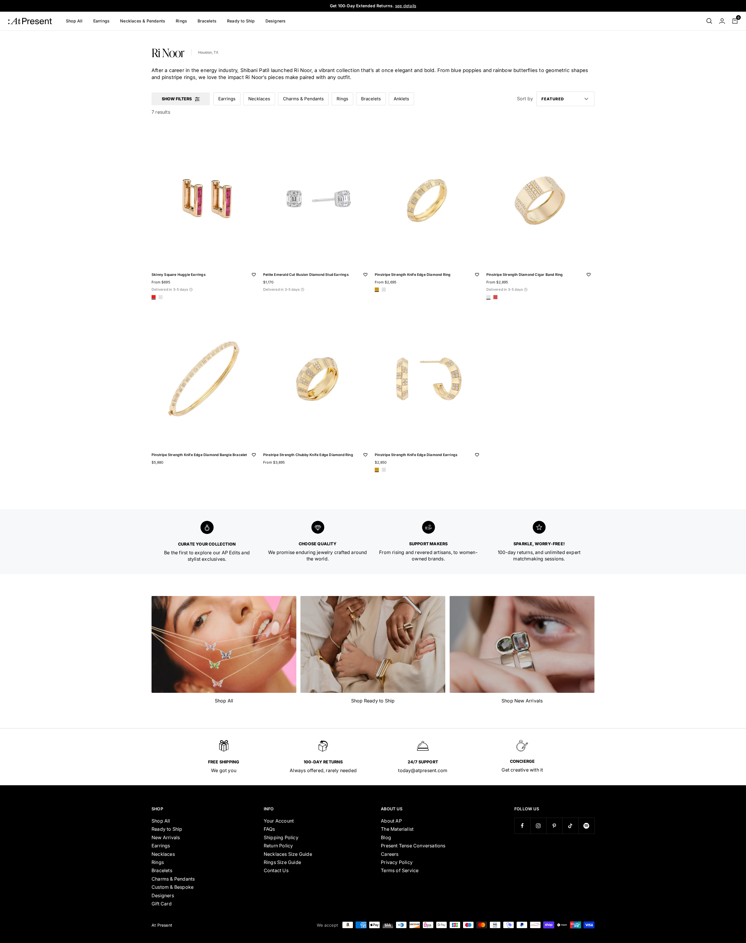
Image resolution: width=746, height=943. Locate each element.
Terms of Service (399, 870)
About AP (391, 821)
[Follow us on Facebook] (522, 826)
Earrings (101, 20)
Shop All (74, 20)
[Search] (709, 21)
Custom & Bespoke (172, 887)
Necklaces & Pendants (142, 20)
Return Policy (278, 846)
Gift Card (162, 904)
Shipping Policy (281, 837)
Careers (389, 854)
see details (405, 5)
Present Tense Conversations (413, 846)
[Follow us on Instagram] (538, 826)
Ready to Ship (241, 20)
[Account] (722, 21)
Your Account (279, 821)
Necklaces (259, 98)
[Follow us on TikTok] (570, 826)
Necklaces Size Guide (288, 854)
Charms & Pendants (303, 98)
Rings (181, 20)
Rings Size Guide (282, 862)
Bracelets (207, 20)
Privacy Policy (397, 862)
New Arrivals (166, 837)
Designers (275, 20)
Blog (386, 837)
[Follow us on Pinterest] (554, 826)
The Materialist (397, 829)
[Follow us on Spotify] (586, 826)
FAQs (269, 829)
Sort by (525, 98)
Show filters (177, 98)
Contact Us (276, 870)
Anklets (401, 98)
